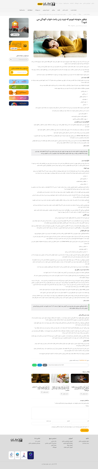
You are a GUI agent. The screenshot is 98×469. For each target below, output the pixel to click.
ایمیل (68, 421)
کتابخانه (72, 3)
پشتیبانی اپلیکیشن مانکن (34, 443)
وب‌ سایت (48, 421)
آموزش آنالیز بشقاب (68, 447)
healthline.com (83, 360)
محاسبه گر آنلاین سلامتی (50, 443)
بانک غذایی (53, 441)
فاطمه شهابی (78, 25)
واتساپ (34, 365)
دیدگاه (87, 406)
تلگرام (39, 365)
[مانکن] (48, 4)
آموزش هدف (70, 445)
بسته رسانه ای (86, 443)
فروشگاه (76, 3)
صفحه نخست (87, 14)
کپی (45, 365)
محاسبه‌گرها (66, 3)
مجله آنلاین (53, 445)
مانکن (92, 3)
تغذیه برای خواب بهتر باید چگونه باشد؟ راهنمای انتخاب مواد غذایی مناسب (60, 388)
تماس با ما (55, 3)
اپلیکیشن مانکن (86, 3)
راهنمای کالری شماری (68, 443)
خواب (69, 14)
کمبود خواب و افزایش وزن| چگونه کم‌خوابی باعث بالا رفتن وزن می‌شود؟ (80, 388)
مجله (81, 3)
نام (88, 421)
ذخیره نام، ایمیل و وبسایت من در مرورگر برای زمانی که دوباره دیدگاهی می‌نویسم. (69, 427)
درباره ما (60, 3)
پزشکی (74, 14)
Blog (80, 14)
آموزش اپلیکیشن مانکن (67, 441)
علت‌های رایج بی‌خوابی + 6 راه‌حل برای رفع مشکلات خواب (41, 388)
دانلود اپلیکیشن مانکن (84, 441)
